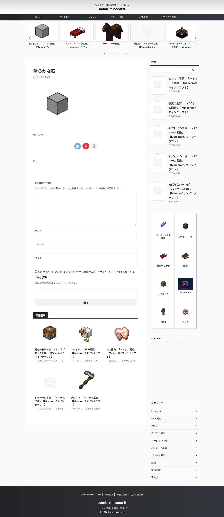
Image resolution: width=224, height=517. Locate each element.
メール (39, 244)
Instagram (91, 17)
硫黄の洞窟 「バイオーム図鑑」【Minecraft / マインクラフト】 (183, 108)
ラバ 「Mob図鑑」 (112, 43)
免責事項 (109, 494)
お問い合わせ (137, 494)
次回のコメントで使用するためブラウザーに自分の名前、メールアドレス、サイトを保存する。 (87, 271)
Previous (29, 38)
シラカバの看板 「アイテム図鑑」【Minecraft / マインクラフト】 (50, 401)
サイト (38, 258)
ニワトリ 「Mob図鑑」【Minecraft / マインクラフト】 (85, 353)
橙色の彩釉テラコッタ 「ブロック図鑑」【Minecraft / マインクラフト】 (50, 353)
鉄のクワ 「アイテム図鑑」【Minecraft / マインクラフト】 (86, 401)
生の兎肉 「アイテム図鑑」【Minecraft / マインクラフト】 (121, 353)
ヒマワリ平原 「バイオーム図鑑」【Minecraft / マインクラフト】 (183, 83)
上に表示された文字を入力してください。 (57, 282)
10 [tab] (127, 53)
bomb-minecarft (112, 9)
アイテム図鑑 (169, 17)
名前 (38, 230)
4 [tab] (108, 53)
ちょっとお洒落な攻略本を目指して (112, 508)
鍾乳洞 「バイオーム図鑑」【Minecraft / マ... (147, 45)
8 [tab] (121, 53)
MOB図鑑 (143, 17)
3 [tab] (104, 53)
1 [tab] (98, 53)
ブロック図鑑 (117, 17)
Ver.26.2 (64, 17)
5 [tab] (111, 53)
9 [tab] (124, 53)
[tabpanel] (42, 36)
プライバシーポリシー (91, 494)
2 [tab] (101, 53)
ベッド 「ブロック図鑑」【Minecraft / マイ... (77, 45)
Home (38, 17)
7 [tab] (117, 53)
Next (195, 38)
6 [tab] (114, 53)
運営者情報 (122, 494)
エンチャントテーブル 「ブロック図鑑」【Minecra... (181, 45)
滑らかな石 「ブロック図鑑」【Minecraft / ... (42, 45)
